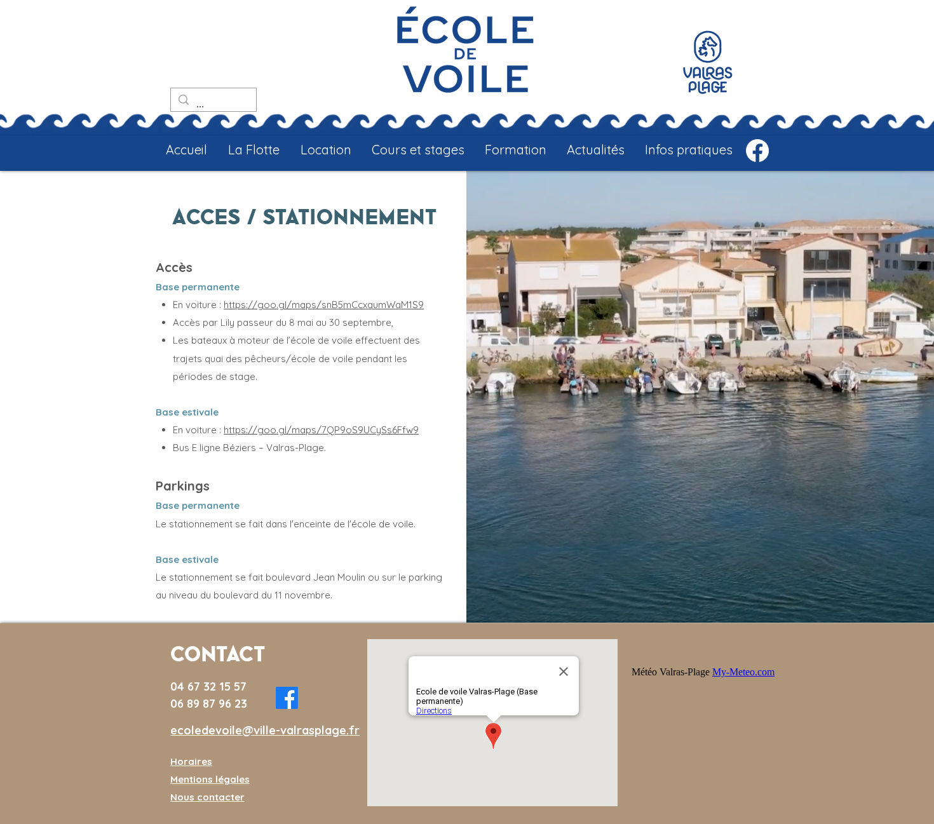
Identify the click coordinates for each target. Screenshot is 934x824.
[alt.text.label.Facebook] (757, 150)
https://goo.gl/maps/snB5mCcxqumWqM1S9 (324, 305)
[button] (253, 150)
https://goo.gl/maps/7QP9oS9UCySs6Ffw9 (321, 430)
